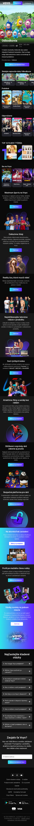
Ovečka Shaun (16, 106)
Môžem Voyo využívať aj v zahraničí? (12, 671)
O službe (25, 779)
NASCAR (18, 368)
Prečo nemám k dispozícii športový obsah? (15, 701)
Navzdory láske (16, 133)
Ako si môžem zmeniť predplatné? (15, 709)
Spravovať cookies (22, 795)
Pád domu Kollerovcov (6, 185)
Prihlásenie (28, 3)
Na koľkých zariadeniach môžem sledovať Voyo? (14, 680)
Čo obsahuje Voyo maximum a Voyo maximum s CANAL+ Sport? (14, 717)
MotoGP (12, 368)
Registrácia (18, 3)
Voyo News (10, 795)
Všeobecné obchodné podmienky (17, 789)
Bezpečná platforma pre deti (16, 492)
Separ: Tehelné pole (27, 185)
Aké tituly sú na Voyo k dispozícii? (14, 694)
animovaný (5, 45)
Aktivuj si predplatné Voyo (17, 64)
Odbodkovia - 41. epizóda (8, 83)
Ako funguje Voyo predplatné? (13, 663)
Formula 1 (24, 366)
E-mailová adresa (8, 757)
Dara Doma (16, 184)
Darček (17, 786)
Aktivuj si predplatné (16, 418)
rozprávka (12, 45)
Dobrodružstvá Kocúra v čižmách (6, 108)
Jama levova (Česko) (27, 134)
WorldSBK (25, 368)
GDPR (10, 792)
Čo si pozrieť (26, 782)
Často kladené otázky (13, 779)
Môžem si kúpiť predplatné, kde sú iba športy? (15, 725)
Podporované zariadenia (12, 782)
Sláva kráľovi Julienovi (27, 107)
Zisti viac (15, 250)
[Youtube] (21, 775)
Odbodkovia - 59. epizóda (22, 83)
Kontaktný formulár (20, 792)
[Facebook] (13, 775)
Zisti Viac (15, 206)
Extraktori (6, 133)
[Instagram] (17, 775)
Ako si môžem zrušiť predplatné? (14, 687)
